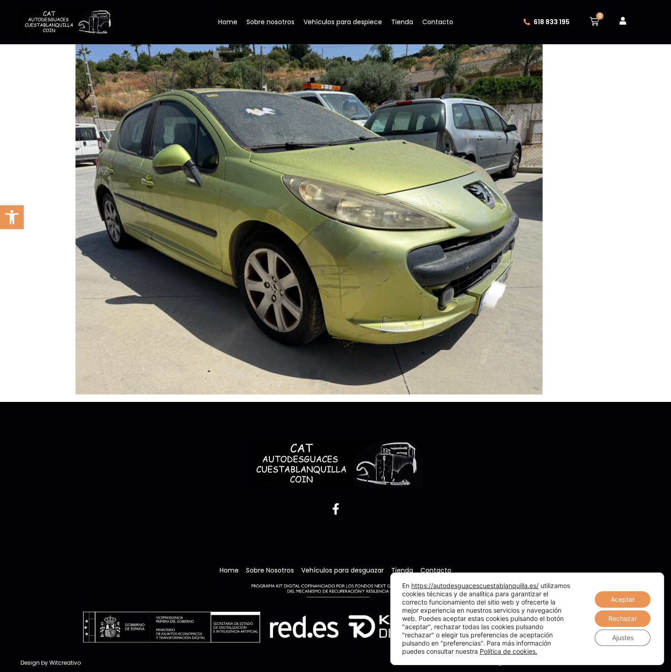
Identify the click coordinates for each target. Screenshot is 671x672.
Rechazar (622, 618)
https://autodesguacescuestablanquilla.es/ (475, 585)
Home (227, 21)
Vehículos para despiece (343, 21)
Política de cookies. (508, 651)
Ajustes (623, 637)
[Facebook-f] (335, 508)
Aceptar (622, 599)
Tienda (402, 21)
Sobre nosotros (270, 21)
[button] (12, 217)
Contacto (437, 21)
